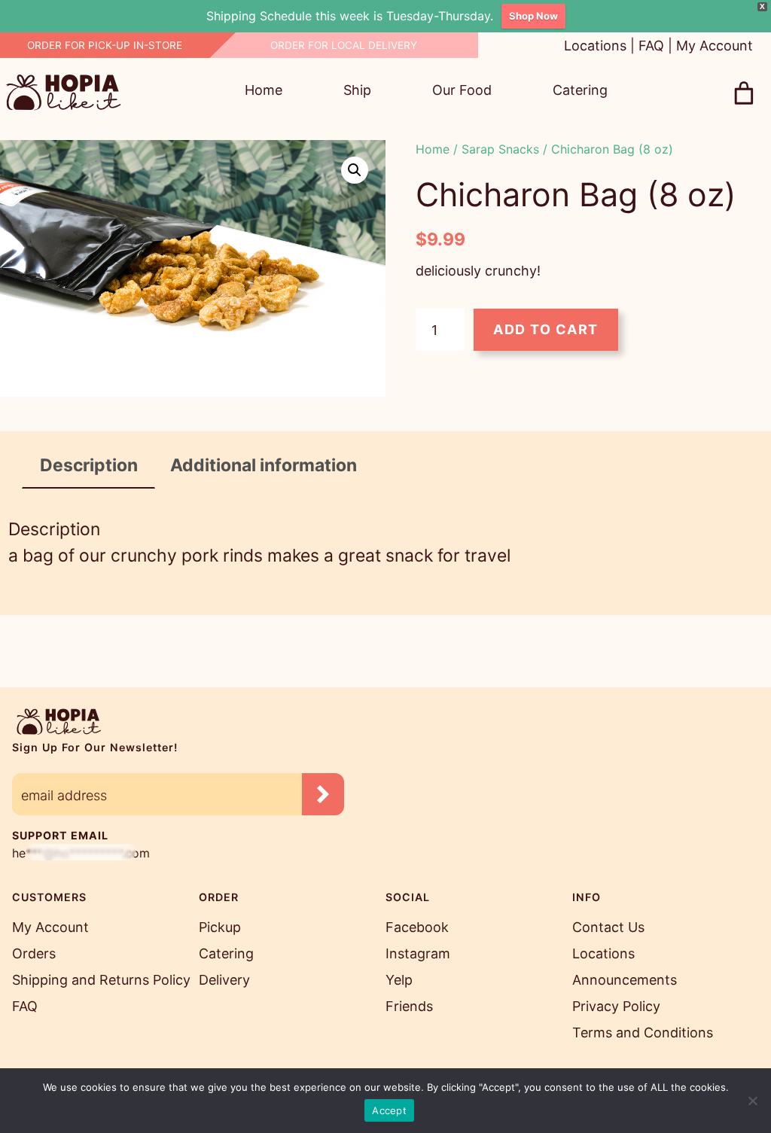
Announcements (624, 980)
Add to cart (546, 329)
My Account (714, 45)
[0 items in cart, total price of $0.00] (744, 94)
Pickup (220, 927)
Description (89, 465)
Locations (595, 45)
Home (432, 149)
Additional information (263, 465)
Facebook (417, 927)
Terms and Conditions (642, 1032)
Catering (226, 953)
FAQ (651, 45)
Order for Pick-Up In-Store (104, 45)
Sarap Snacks (500, 149)
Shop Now (533, 16)
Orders (34, 953)
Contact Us (608, 927)
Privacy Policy (616, 1006)
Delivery (224, 980)
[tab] (89, 466)
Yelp (399, 980)
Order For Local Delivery (343, 45)
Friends (409, 1006)
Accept (389, 1110)
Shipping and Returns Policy (101, 980)
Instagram (418, 953)
